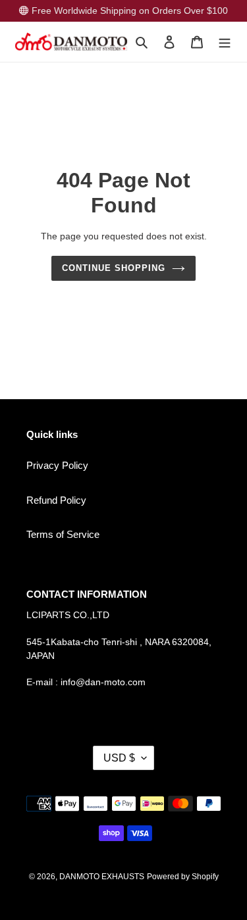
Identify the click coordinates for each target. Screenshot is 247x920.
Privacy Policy (57, 465)
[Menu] (224, 42)
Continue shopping (114, 268)
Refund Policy (56, 500)
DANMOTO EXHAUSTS (101, 876)
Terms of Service (62, 534)
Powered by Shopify (183, 876)
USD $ (119, 757)
